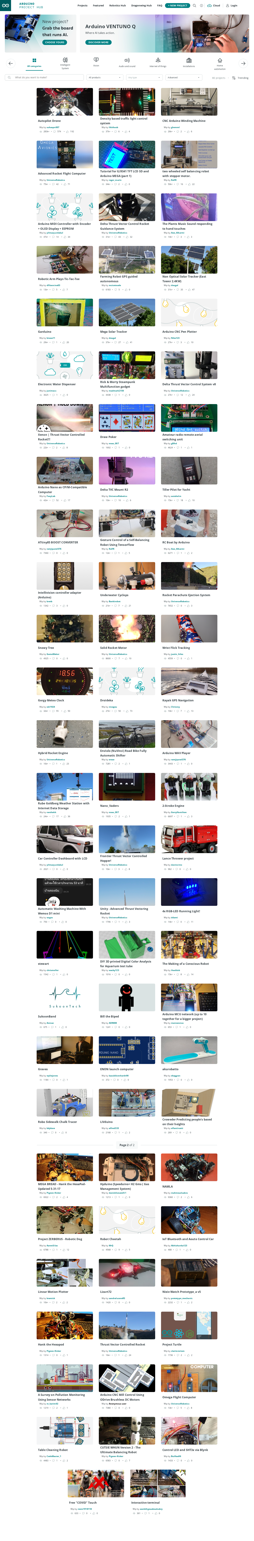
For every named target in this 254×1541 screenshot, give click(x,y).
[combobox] (105, 77)
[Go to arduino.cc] (5, 5)
